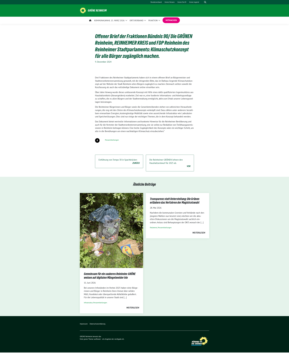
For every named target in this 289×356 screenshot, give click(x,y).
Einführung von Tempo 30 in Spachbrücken (119, 161)
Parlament (153, 227)
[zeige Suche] (205, 2)
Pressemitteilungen (112, 140)
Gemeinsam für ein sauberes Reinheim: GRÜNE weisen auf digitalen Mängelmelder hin (109, 275)
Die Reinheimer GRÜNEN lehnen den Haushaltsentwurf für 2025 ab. (169, 163)
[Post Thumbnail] (111, 230)
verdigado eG (119, 339)
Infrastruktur (88, 303)
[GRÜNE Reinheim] (83, 10)
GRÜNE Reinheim (97, 10)
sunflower (97, 339)
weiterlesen (132, 307)
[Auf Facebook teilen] (97, 140)
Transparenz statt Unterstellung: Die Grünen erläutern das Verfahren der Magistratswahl (174, 200)
